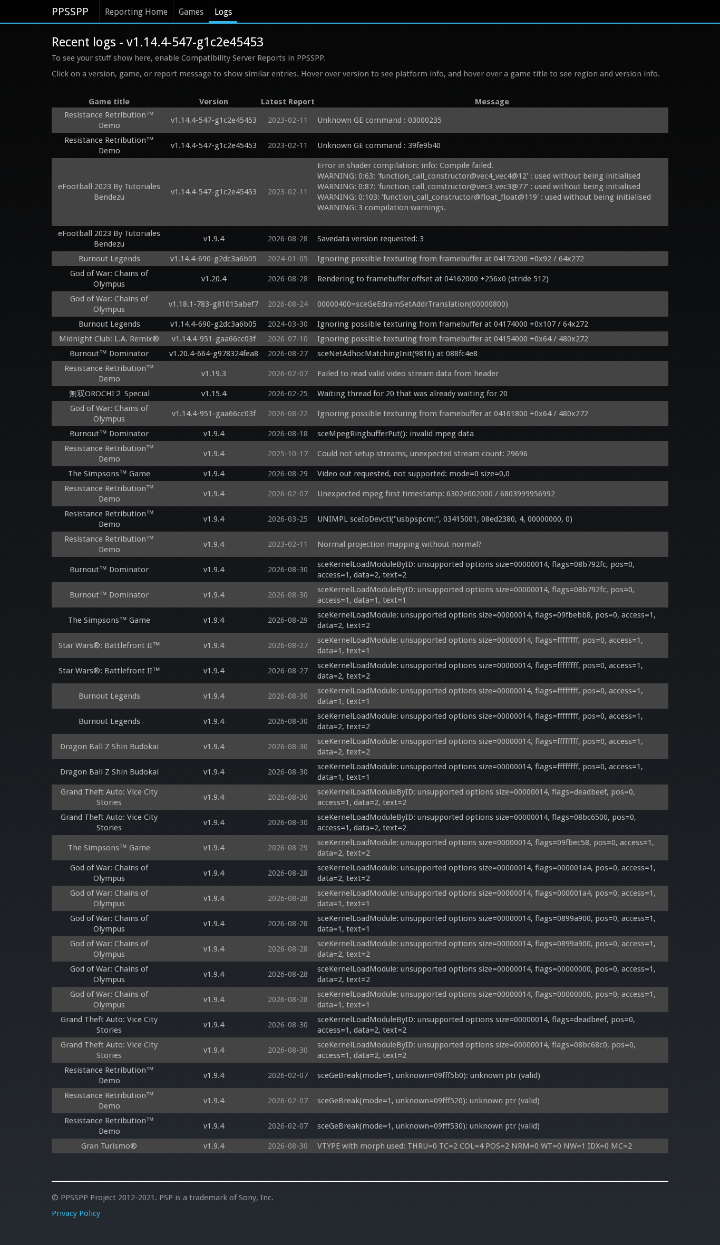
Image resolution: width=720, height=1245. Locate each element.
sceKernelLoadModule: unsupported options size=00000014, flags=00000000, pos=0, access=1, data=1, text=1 (487, 999)
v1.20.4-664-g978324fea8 (213, 353)
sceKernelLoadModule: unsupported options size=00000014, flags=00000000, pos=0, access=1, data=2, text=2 (487, 974)
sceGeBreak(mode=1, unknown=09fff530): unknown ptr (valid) (428, 1126)
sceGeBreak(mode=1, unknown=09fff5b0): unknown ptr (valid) (428, 1075)
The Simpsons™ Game (109, 473)
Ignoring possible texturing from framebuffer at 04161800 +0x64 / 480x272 (452, 413)
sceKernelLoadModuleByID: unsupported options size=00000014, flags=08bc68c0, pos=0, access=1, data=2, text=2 (477, 1050)
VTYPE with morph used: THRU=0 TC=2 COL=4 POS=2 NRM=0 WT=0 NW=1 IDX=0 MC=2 (474, 1146)
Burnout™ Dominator (109, 353)
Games (191, 12)
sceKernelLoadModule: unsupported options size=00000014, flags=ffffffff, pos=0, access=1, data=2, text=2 (481, 671)
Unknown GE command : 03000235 (380, 120)
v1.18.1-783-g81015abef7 (213, 304)
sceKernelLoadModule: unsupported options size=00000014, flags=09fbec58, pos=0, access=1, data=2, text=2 (486, 848)
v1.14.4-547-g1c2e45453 (214, 120)
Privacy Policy (76, 1213)
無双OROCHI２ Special (109, 393)
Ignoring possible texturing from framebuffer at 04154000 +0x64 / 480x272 (452, 339)
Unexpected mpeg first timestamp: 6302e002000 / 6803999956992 (436, 493)
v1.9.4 (213, 238)
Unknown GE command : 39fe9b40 (380, 145)
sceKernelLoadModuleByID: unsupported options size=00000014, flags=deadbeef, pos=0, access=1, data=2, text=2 (477, 797)
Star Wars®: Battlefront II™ (109, 645)
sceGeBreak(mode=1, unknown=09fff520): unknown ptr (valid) (428, 1100)
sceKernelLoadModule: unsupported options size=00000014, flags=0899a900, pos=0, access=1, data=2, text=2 (487, 949)
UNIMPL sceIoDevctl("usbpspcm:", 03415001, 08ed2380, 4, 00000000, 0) (444, 519)
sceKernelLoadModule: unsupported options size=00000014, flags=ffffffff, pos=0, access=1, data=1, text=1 (481, 645)
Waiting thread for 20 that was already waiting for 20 (412, 393)
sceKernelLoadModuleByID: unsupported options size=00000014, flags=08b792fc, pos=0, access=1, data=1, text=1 (477, 595)
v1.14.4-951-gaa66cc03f (214, 339)
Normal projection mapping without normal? (399, 544)
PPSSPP (70, 11)
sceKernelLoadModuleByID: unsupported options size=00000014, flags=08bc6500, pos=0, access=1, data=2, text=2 (477, 822)
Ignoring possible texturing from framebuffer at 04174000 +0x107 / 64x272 (452, 324)
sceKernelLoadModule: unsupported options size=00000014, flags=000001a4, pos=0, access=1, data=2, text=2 (487, 873)
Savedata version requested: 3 (370, 238)
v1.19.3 (213, 373)
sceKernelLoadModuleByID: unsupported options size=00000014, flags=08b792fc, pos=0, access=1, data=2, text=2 (477, 570)
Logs (223, 12)
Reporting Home (136, 12)
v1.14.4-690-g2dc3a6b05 (213, 258)
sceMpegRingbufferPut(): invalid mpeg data (395, 433)
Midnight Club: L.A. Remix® (109, 339)
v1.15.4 (213, 393)
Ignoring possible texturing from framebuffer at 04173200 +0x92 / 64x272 (450, 258)
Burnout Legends (109, 258)
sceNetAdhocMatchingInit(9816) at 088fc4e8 (397, 353)
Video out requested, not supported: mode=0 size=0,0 (413, 473)
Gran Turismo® (109, 1146)
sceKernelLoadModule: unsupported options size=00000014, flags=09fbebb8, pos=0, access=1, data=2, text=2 (487, 620)
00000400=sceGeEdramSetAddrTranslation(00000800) (412, 304)
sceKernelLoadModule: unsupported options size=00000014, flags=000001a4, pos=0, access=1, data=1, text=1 (487, 898)
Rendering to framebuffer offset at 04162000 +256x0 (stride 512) (433, 278)
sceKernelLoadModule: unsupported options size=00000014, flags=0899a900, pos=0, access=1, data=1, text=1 (487, 924)
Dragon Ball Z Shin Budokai (109, 746)
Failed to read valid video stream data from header (408, 373)
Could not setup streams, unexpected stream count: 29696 (422, 453)
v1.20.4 (213, 278)
